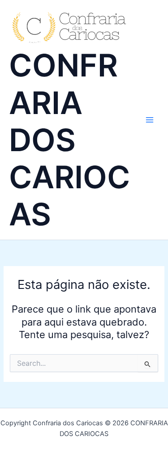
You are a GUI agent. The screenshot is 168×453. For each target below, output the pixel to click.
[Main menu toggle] (149, 119)
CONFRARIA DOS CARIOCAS (69, 140)
